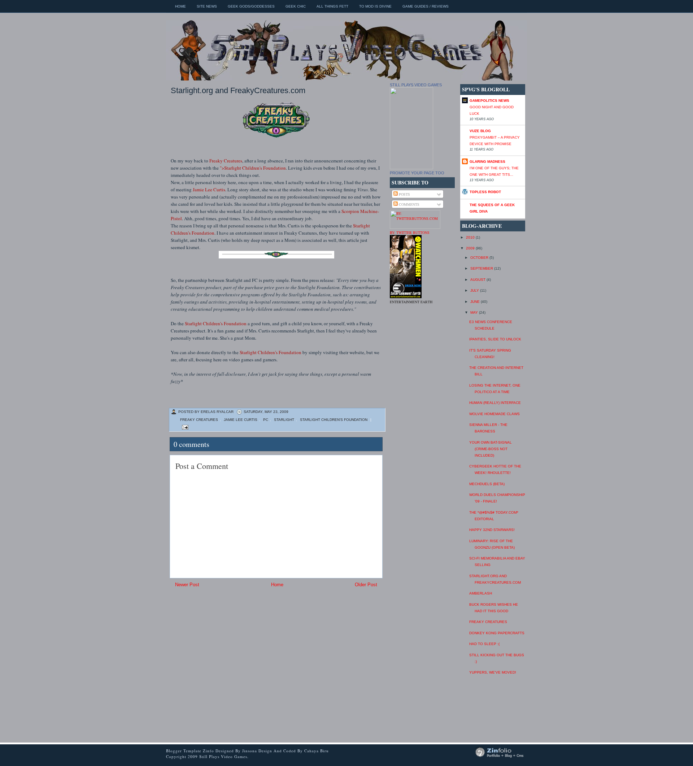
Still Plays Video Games (416, 85)
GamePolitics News (489, 101)
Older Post (366, 584)
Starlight (284, 420)
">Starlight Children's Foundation (253, 168)
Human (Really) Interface (495, 403)
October (479, 258)
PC (265, 420)
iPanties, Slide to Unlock (495, 339)
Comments (408, 204)
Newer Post (187, 584)
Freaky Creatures (225, 160)
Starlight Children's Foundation (216, 323)
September (482, 268)
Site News (207, 6)
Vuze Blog (480, 131)
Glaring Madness (487, 162)
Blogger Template (183, 750)
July (475, 290)
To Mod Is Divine (375, 6)
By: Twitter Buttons (410, 232)
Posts (404, 194)
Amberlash (480, 593)
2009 (471, 248)
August (478, 280)
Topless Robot (485, 192)
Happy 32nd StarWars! (492, 530)
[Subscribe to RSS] (337, 401)
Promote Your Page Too (417, 173)
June (475, 302)
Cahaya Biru (316, 750)
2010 (471, 237)
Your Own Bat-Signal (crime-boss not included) (490, 448)
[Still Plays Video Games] (411, 167)
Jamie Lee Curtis (209, 189)
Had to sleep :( (484, 644)
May (474, 312)
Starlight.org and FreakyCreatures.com (238, 90)
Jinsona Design (258, 750)
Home (180, 6)
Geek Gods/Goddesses (251, 6)
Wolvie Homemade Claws (494, 414)
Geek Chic (296, 6)
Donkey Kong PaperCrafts (496, 633)
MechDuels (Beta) (487, 484)
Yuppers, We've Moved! (492, 672)
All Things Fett (332, 6)
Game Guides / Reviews (425, 6)
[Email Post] (184, 427)
